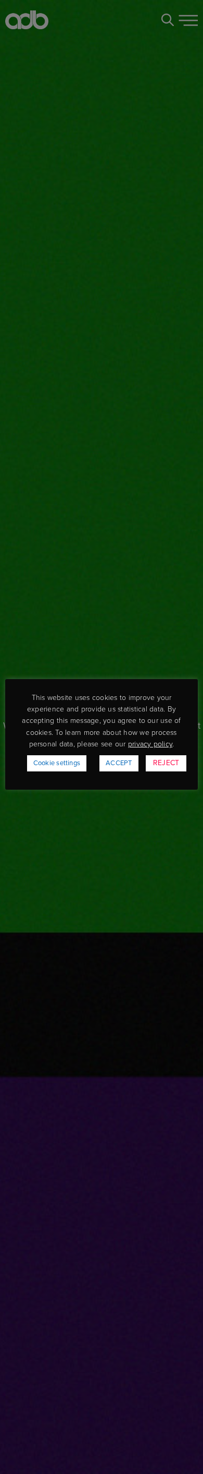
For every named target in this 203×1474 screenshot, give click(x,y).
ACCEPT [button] (119, 763)
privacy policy (150, 744)
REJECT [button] (166, 762)
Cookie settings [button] (57, 763)
